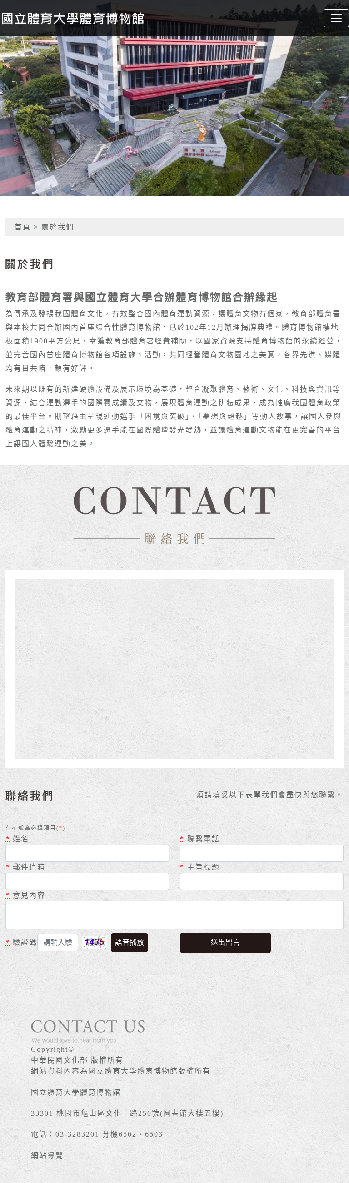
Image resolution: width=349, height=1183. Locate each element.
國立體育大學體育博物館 (76, 1092)
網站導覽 (47, 1155)
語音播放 (129, 942)
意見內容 (25, 895)
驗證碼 (21, 942)
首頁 (23, 227)
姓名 (17, 839)
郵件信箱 (25, 867)
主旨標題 (200, 867)
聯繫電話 (200, 839)
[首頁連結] (72, 18)
